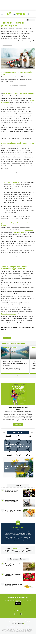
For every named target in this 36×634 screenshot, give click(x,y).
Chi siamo (7, 621)
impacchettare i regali (8, 314)
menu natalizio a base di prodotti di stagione (18, 93)
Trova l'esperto (25, 621)
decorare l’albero (18, 232)
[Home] (18, 14)
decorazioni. (29, 230)
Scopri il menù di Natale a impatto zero (16, 138)
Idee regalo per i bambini (11, 182)
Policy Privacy (20, 626)
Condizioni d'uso (11, 626)
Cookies (27, 626)
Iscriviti (18, 603)
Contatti (15, 621)
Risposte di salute (17, 623)
